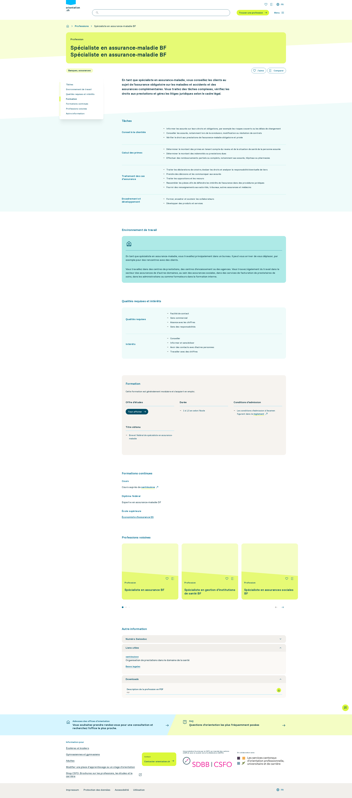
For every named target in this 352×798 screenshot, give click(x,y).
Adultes (70, 760)
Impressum (72, 789)
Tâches (69, 84)
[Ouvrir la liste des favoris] (266, 4)
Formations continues (77, 103)
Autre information (75, 113)
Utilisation (139, 789)
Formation (71, 99)
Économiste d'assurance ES (138, 517)
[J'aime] (167, 578)
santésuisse (132, 656)
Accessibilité (122, 789)
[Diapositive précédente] (276, 607)
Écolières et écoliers (77, 748)
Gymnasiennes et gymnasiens (83, 754)
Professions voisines (76, 108)
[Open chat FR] (345, 707)
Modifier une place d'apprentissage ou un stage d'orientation (100, 767)
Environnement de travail (78, 89)
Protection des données (96, 789)
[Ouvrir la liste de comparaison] (271, 4)
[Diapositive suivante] (282, 607)
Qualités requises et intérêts (80, 94)
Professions (82, 26)
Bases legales (133, 666)
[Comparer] (173, 578)
